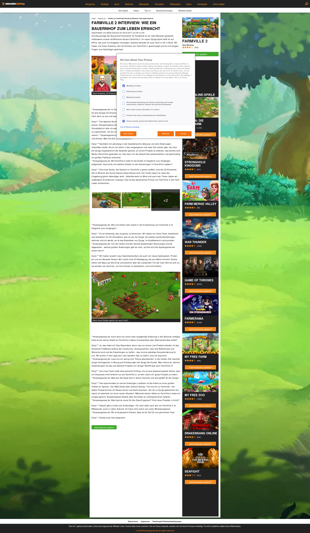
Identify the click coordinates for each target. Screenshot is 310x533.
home (94, 18)
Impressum (145, 521)
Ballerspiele (144, 4)
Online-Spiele (219, 4)
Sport (116, 4)
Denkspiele (202, 4)
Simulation (159, 4)
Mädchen (129, 4)
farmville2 (102, 18)
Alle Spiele (123, 10)
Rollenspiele (175, 4)
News (136, 10)
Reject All (165, 134)
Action (189, 4)
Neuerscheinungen (164, 10)
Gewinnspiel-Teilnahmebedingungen (167, 521)
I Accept (183, 134)
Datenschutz (133, 521)
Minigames (90, 4)
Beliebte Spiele (185, 10)
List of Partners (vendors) (129, 127)
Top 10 (147, 10)
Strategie (104, 4)
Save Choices (128, 134)
